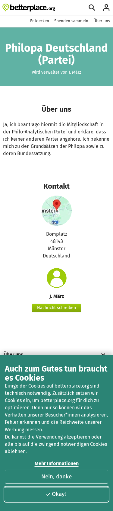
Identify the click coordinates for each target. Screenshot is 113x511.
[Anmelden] (106, 7)
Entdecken (39, 21)
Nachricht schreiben (56, 307)
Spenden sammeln (71, 21)
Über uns (101, 21)
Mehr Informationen (57, 463)
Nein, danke (56, 476)
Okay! (59, 493)
